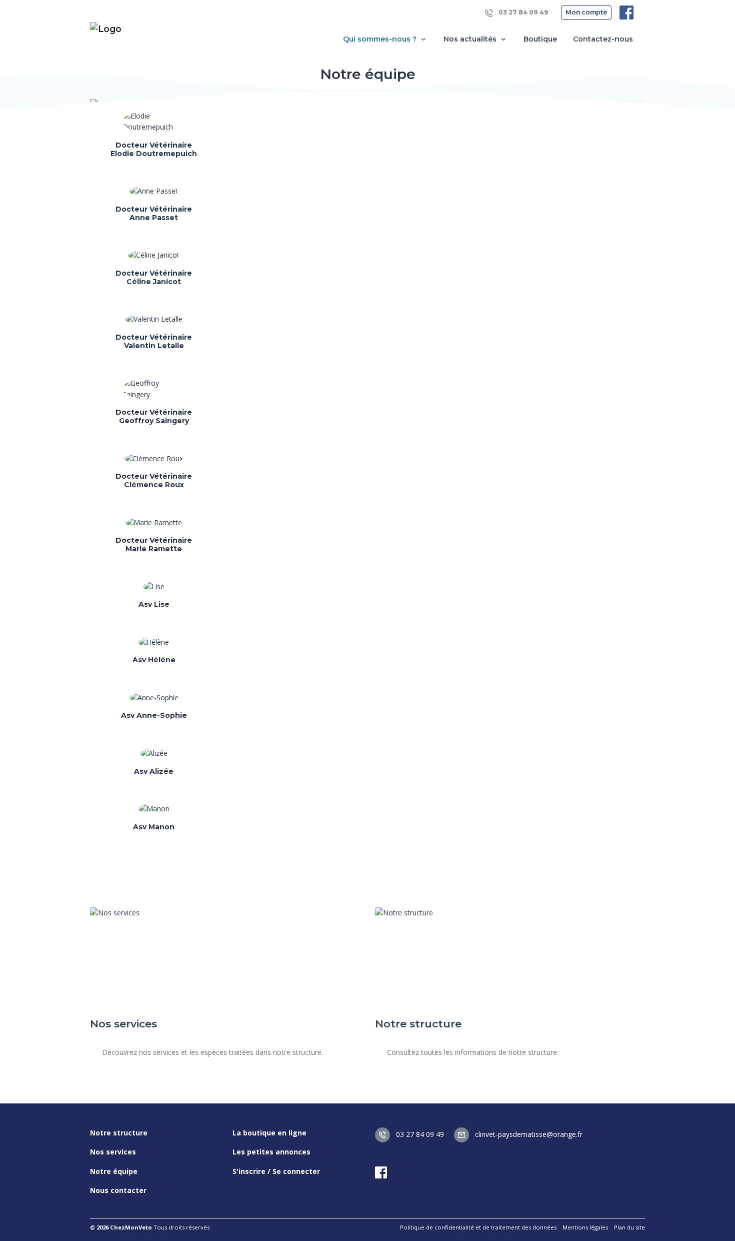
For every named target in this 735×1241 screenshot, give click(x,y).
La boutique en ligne (269, 1132)
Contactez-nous (603, 39)
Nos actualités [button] (471, 39)
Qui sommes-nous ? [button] (380, 39)
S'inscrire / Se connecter (276, 1171)
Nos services (113, 1151)
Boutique (540, 39)
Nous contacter (118, 1190)
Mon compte (586, 12)
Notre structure (119, 1132)
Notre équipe (114, 1171)
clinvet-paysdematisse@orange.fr (527, 1134)
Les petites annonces (271, 1151)
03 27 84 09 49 (522, 12)
